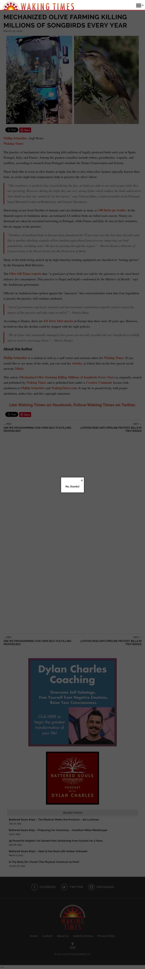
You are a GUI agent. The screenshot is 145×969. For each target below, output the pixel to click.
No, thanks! (72, 486)
